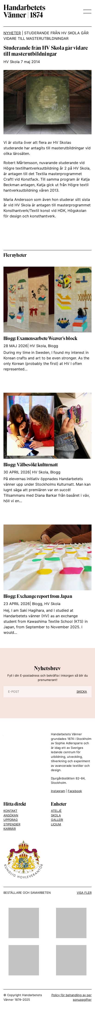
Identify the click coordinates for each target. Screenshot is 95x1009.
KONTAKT (10, 811)
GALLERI (57, 820)
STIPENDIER (11, 824)
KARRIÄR (9, 828)
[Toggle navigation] (86, 11)
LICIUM (56, 824)
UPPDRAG (10, 820)
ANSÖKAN (10, 815)
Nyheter (12, 33)
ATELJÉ (56, 811)
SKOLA (56, 815)
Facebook (75, 791)
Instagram (58, 791)
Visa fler (84, 892)
